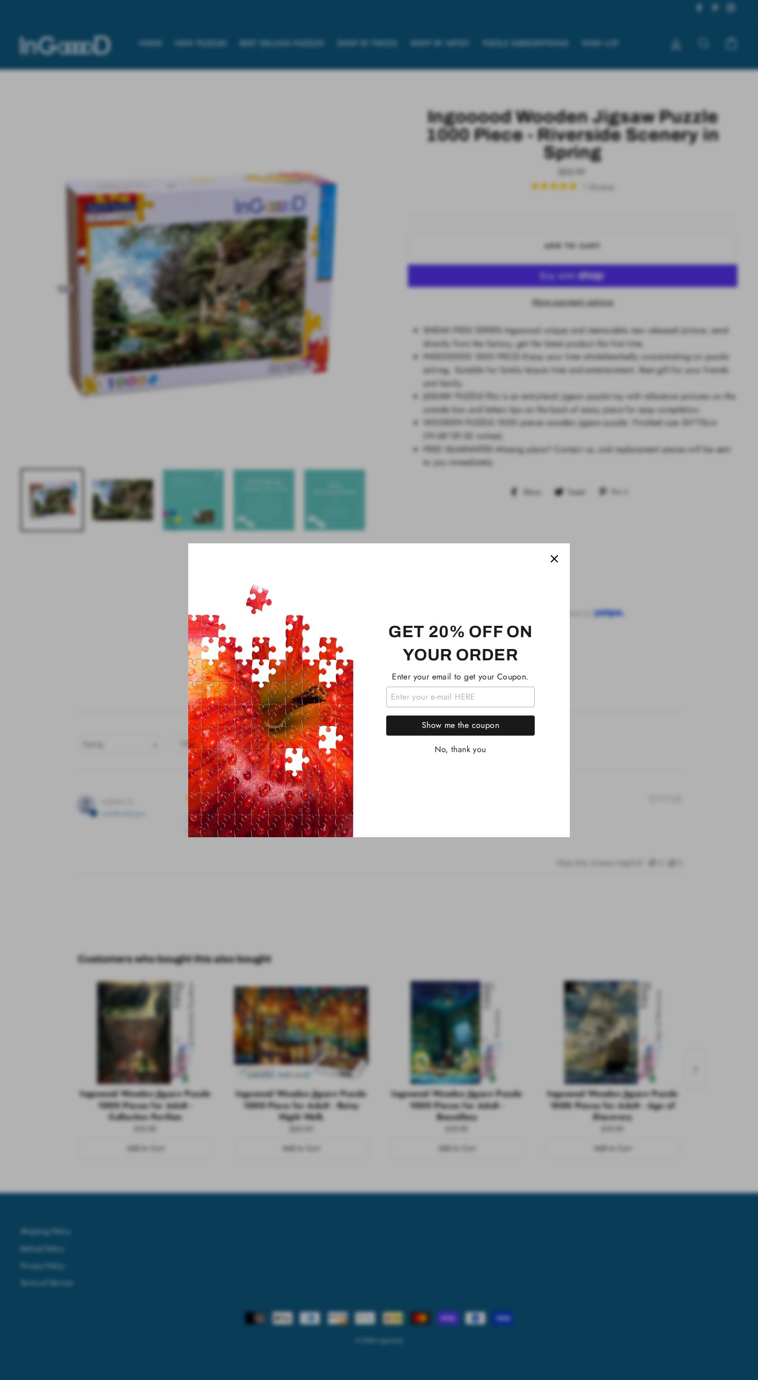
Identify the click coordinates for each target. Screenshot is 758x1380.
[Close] (554, 559)
